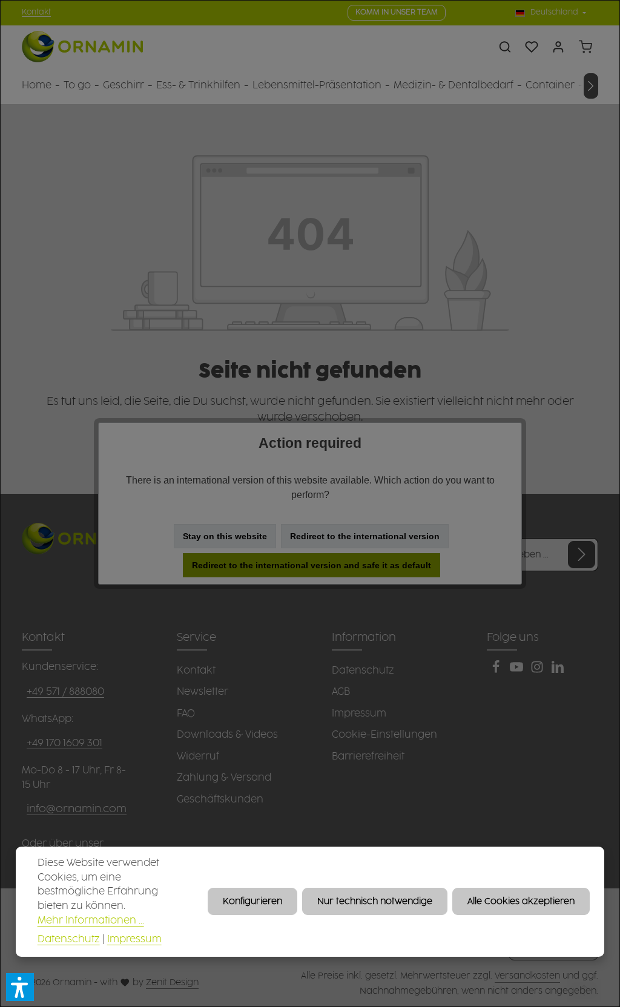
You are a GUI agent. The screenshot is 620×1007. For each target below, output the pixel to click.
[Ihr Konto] (558, 46)
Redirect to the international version (365, 536)
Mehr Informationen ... (91, 920)
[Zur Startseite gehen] (82, 47)
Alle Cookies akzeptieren (521, 901)
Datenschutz (69, 939)
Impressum (134, 939)
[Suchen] (505, 46)
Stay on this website (225, 536)
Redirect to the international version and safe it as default (311, 565)
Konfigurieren (252, 901)
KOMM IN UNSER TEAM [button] (396, 12)
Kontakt (36, 12)
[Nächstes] (591, 86)
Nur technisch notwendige (374, 901)
